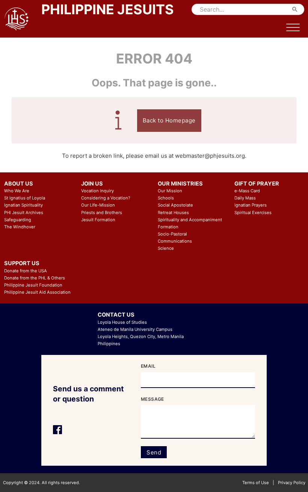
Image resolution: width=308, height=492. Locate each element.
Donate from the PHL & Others (34, 278)
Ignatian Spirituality (23, 205)
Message (152, 399)
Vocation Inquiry (97, 190)
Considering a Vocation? (105, 198)
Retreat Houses (173, 212)
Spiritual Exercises (253, 212)
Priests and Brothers (101, 212)
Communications (175, 241)
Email (148, 366)
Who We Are (16, 190)
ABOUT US (18, 183)
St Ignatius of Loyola (24, 198)
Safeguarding (17, 219)
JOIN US (92, 183)
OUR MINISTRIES (180, 183)
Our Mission (170, 190)
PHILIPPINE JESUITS (107, 9)
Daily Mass (245, 198)
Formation (168, 226)
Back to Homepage (169, 120)
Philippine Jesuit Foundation (33, 285)
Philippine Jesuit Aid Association (37, 292)
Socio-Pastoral (172, 234)
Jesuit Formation (98, 219)
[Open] (293, 28)
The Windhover (19, 226)
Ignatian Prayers (250, 205)
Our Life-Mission (98, 205)
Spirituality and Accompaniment (190, 219)
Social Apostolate (175, 205)
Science (166, 248)
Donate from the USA (25, 270)
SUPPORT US (21, 263)
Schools (166, 198)
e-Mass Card (247, 190)
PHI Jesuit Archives (23, 212)
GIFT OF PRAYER (256, 183)
